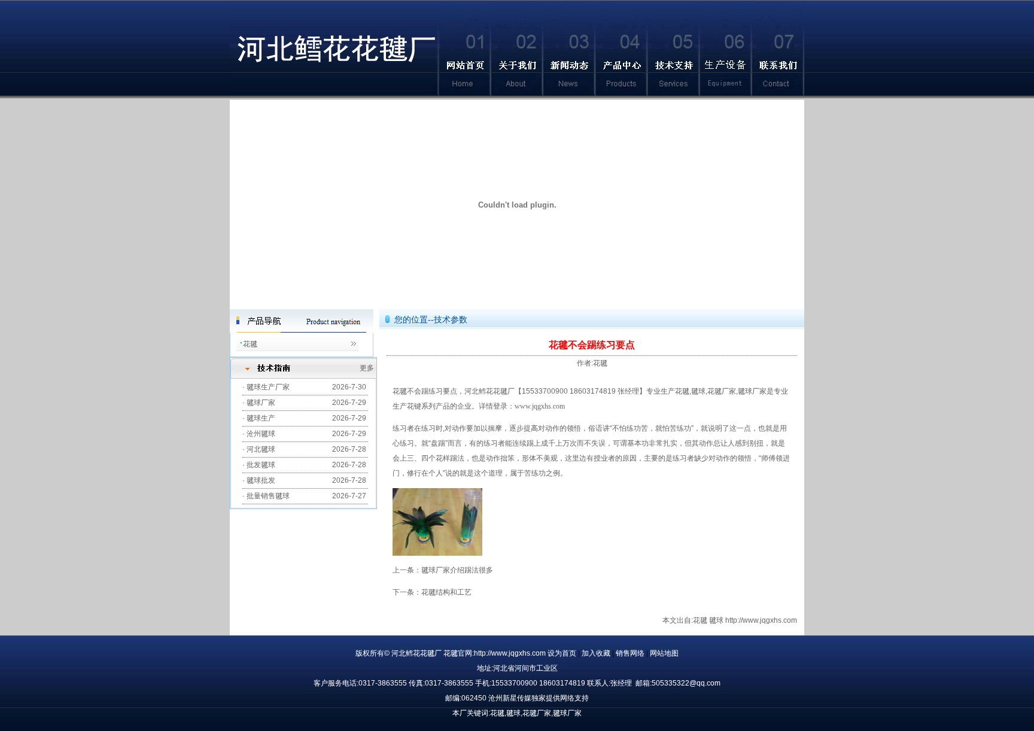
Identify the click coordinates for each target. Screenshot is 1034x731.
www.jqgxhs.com (540, 406)
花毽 (250, 344)
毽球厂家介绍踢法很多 (457, 570)
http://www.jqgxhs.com (761, 620)
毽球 (698, 391)
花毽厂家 (721, 391)
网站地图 (664, 653)
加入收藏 (597, 653)
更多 (367, 368)
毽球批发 (261, 480)
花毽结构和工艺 (446, 592)
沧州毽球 (261, 434)
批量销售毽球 (268, 496)
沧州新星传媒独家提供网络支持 (538, 698)
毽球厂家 (261, 402)
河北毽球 (261, 449)
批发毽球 (261, 465)
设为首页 (563, 653)
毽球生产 (261, 418)
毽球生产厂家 (268, 387)
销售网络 (631, 653)
